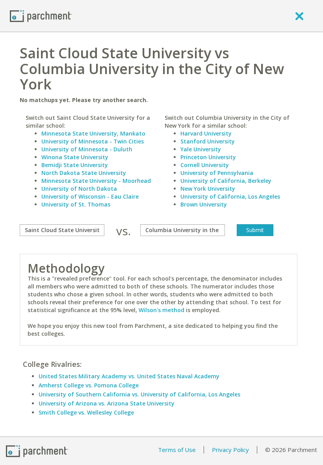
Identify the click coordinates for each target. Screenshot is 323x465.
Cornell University (204, 165)
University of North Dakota (79, 188)
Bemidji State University (74, 165)
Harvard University (206, 133)
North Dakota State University (83, 173)
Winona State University (74, 157)
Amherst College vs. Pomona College (89, 385)
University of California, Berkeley (225, 180)
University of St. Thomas (75, 204)
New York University (207, 188)
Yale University (200, 149)
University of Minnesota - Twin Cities (92, 141)
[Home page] (41, 15)
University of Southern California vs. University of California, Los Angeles (139, 394)
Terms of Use (177, 450)
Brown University (203, 204)
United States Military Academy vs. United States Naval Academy (129, 376)
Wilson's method (161, 310)
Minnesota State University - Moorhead (96, 180)
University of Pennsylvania (216, 173)
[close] (299, 15)
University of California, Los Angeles (230, 196)
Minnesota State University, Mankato (93, 133)
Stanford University (207, 141)
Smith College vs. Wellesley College (86, 412)
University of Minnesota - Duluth (86, 149)
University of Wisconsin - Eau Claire (90, 196)
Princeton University (208, 157)
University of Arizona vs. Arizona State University (106, 403)
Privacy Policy (230, 450)
